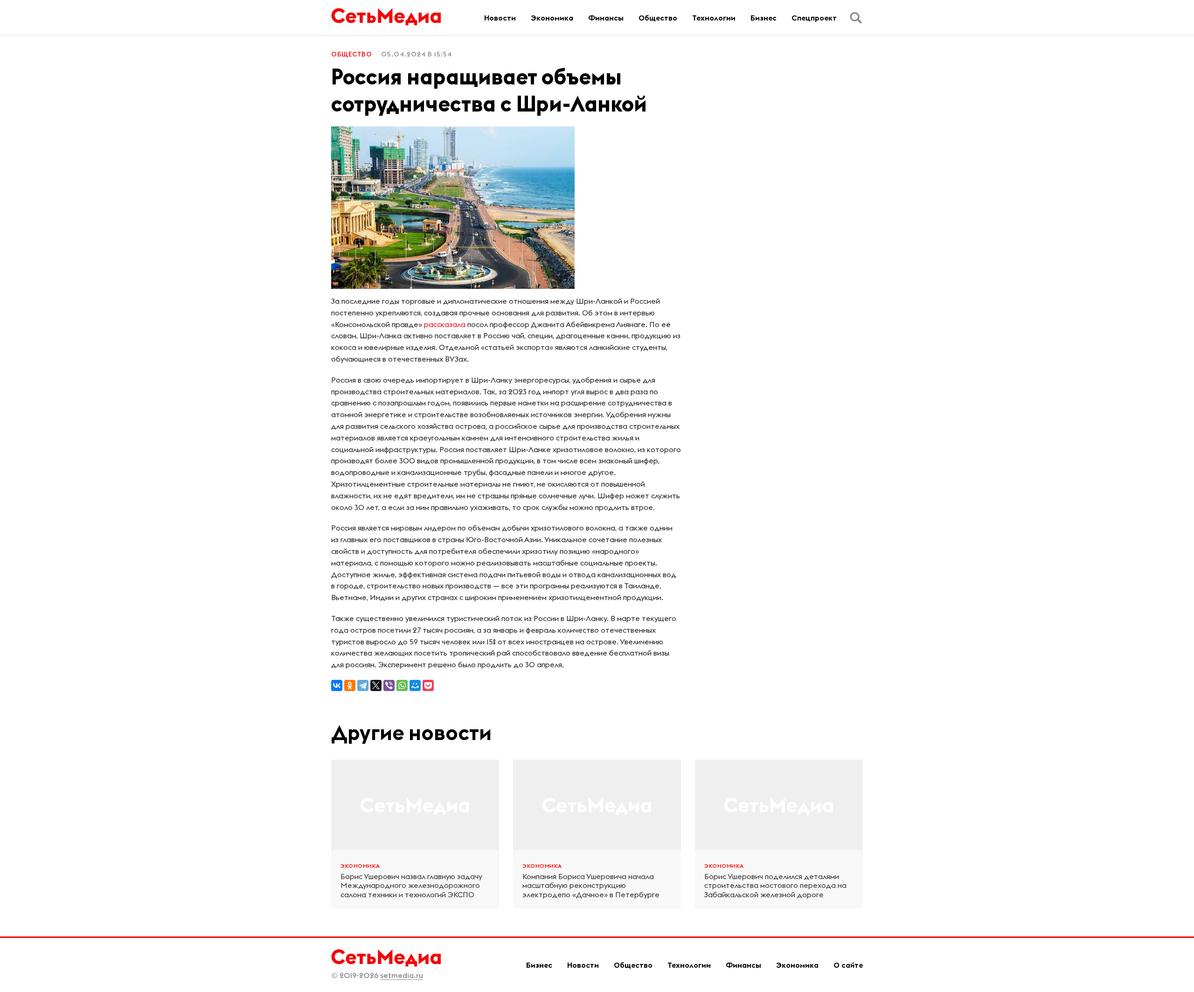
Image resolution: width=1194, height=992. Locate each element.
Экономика (552, 17)
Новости (500, 17)
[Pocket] (428, 685)
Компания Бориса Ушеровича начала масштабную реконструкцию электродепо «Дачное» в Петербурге (590, 885)
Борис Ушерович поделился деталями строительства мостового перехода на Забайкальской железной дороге (775, 885)
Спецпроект (814, 17)
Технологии (714, 17)
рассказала (444, 324)
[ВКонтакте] (336, 685)
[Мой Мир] (415, 685)
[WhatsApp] (402, 685)
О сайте (848, 965)
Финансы (606, 17)
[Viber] (389, 685)
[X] (376, 685)
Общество (658, 17)
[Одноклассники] (349, 685)
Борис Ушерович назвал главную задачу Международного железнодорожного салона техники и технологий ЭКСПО (411, 885)
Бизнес (763, 17)
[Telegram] (362, 685)
